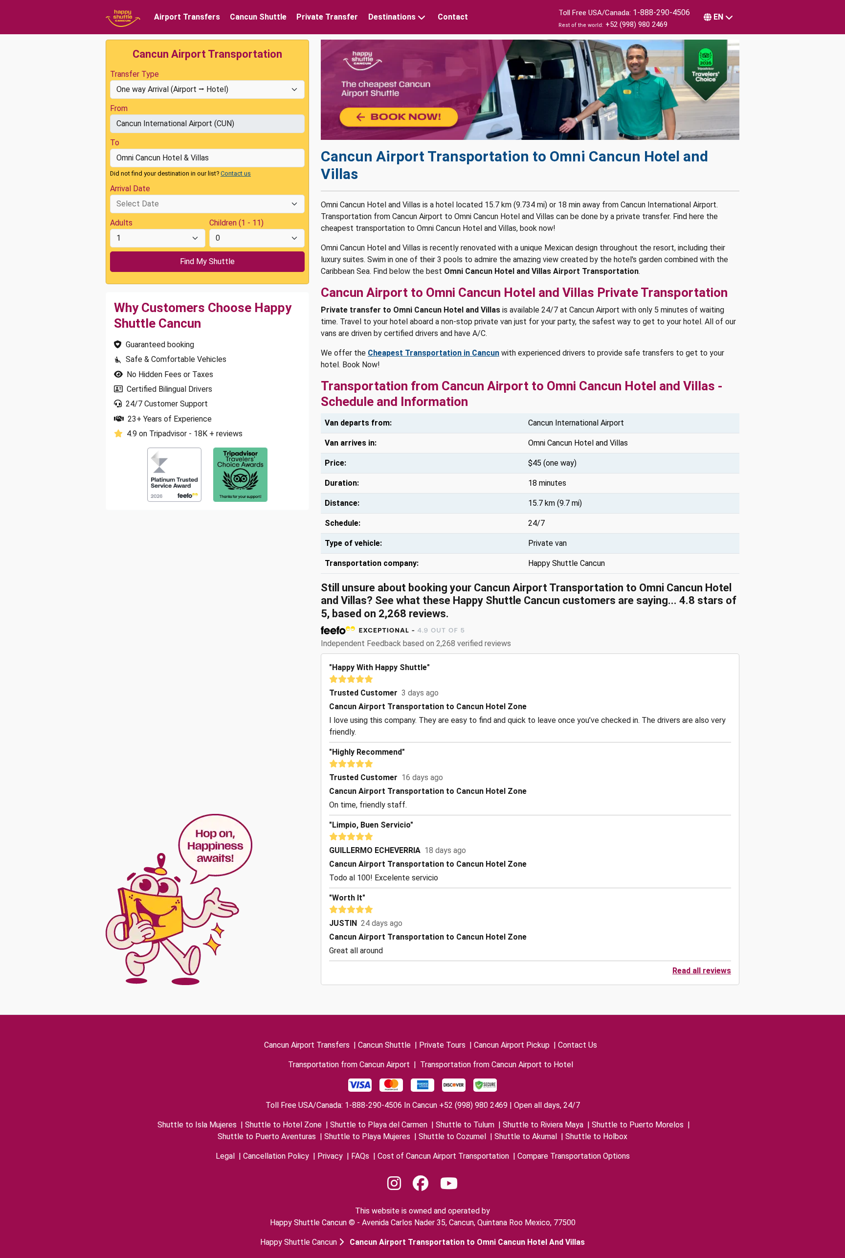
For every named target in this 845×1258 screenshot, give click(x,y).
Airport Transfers (187, 17)
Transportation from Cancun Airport (349, 1064)
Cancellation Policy (276, 1156)
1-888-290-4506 (661, 12)
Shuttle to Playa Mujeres (367, 1136)
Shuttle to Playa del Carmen (378, 1124)
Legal (225, 1156)
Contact (453, 17)
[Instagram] (394, 1183)
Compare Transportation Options (573, 1156)
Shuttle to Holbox (596, 1136)
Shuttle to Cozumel (452, 1136)
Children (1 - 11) (236, 222)
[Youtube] (449, 1183)
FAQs (360, 1156)
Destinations (392, 17)
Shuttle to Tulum (465, 1124)
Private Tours (442, 1045)
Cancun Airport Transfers (307, 1045)
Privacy (330, 1156)
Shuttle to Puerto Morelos (638, 1124)
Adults (121, 222)
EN (718, 17)
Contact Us (577, 1045)
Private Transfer (327, 17)
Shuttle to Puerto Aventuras (267, 1136)
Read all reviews (701, 970)
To (114, 142)
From (119, 108)
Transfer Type (134, 74)
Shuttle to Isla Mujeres (197, 1124)
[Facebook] (420, 1183)
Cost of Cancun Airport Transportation (443, 1156)
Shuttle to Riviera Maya (543, 1124)
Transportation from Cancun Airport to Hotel (496, 1064)
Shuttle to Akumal (525, 1136)
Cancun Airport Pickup (512, 1045)
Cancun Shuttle (258, 17)
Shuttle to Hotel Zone (283, 1124)
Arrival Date (130, 188)
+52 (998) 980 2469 (636, 24)
